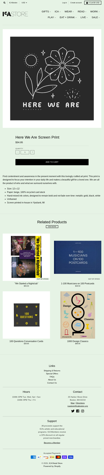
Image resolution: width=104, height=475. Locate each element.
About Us (52, 380)
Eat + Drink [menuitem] (67, 17)
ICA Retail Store (55, 463)
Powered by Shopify (52, 466)
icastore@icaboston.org (78, 406)
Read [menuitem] (81, 11)
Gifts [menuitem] (45, 11)
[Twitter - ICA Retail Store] (72, 411)
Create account (76, 3)
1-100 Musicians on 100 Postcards (77, 283)
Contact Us (52, 383)
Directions (80, 403)
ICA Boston (13, 3)
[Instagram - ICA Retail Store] (82, 411)
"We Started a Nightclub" (26, 283)
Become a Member (52, 443)
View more (52, 226)
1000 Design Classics (77, 341)
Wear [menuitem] (68, 11)
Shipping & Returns (52, 371)
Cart (94, 3)
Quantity (19, 148)
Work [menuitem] (94, 11)
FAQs (52, 377)
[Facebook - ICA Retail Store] (77, 411)
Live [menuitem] (83, 17)
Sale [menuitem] (95, 17)
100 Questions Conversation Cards (26, 341)
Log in (64, 3)
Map (72, 403)
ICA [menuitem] (57, 11)
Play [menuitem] (51, 17)
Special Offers (52, 374)
